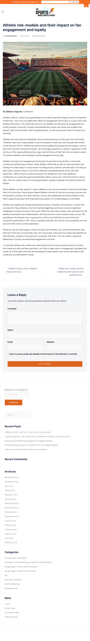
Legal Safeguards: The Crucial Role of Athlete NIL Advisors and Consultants (37, 436)
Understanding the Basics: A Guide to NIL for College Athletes (31, 445)
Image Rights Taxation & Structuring (20, 571)
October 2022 (11, 512)
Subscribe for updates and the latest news (25, 2)
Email (10, 342)
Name (11, 330)
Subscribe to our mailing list (16, 390)
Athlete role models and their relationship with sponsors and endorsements (70, 271)
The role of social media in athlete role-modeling (26, 449)
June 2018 (9, 538)
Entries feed (10, 608)
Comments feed (12, 612)
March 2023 (10, 490)
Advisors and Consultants (16, 558)
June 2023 (9, 486)
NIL (6, 575)
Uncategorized (38, 36)
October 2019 (11, 529)
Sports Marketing (12, 584)
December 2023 (12, 477)
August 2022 (10, 521)
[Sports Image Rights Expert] (45, 11)
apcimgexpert (11, 36)
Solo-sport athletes (13, 580)
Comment (12, 309)
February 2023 (11, 495)
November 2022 (12, 508)
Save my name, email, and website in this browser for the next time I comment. (43, 354)
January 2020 (10, 525)
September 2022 (12, 516)
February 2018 (11, 542)
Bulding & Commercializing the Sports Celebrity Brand (28, 562)
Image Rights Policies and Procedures (21, 567)
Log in (7, 604)
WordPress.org (11, 617)
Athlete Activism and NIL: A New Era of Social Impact (28, 432)
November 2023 (12, 482)
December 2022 (12, 503)
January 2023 (10, 499)
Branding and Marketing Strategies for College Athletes (28, 441)
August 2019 (10, 534)
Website (50, 342)
